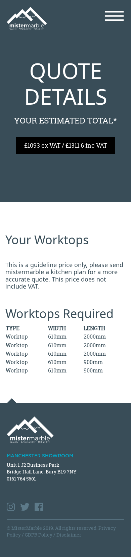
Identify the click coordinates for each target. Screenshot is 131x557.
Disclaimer (68, 534)
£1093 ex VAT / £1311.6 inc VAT (65, 145)
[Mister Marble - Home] (33, 18)
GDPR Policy (38, 534)
